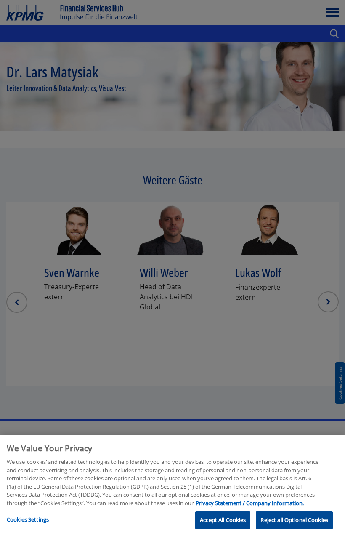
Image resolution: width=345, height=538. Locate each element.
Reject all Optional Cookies (294, 520)
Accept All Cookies (223, 520)
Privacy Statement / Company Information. (250, 503)
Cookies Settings (28, 519)
